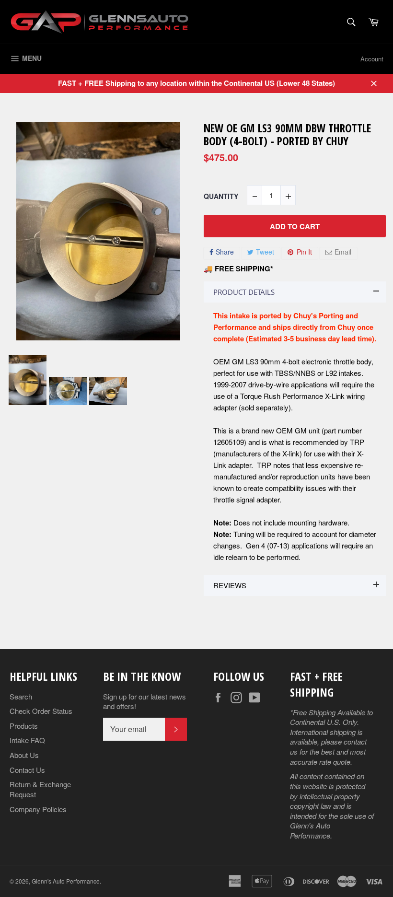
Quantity (221, 196)
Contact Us (27, 770)
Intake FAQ (27, 740)
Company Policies (38, 809)
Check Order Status (41, 711)
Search (21, 696)
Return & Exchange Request (40, 789)
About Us (24, 755)
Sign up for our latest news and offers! (144, 701)
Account (371, 58)
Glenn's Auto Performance (66, 881)
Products (24, 726)
